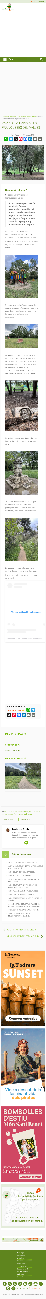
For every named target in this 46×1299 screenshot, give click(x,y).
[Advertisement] (23, 33)
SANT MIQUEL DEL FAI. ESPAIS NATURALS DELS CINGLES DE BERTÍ (25, 867)
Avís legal (20, 1253)
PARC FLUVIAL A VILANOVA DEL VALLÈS (23, 891)
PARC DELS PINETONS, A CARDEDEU (21, 872)
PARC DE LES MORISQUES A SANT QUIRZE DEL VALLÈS (25, 899)
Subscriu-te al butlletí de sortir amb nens (23, 1271)
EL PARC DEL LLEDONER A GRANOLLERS (23, 862)
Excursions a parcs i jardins (27, 117)
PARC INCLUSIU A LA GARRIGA (19, 875)
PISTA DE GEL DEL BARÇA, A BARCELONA (23, 910)
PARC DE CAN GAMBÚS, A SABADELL (22, 895)
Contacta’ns (21, 1266)
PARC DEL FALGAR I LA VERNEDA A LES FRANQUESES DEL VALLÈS (22, 886)
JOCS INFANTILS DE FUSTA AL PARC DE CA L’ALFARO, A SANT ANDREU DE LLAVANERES (24, 905)
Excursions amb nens (9, 117)
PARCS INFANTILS (10, 819)
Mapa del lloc (22, 1263)
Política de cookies (24, 1261)
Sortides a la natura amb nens (16, 812)
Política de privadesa (21, 1257)
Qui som (20, 1277)
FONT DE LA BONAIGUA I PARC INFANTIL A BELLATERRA (23, 880)
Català (34, 2)
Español (41, 2)
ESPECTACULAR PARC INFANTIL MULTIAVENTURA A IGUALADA (20, 915)
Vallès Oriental (11, 750)
